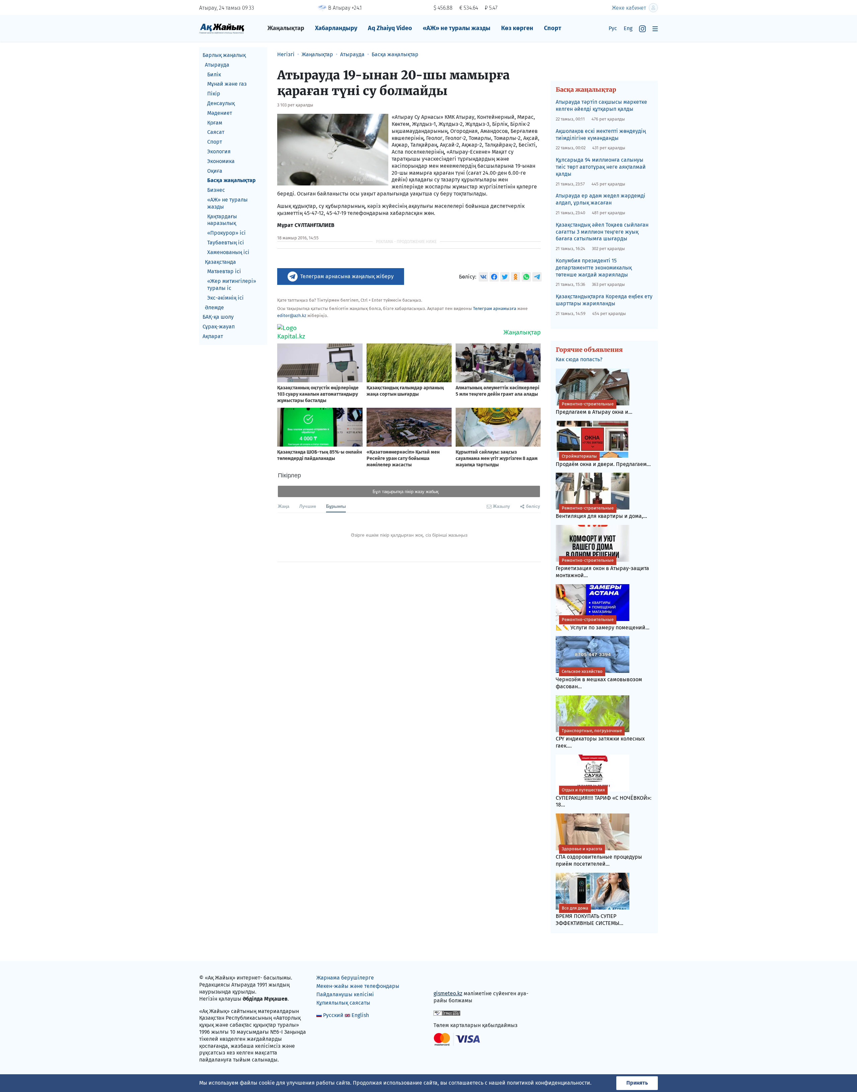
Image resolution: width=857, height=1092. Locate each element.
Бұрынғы (336, 506)
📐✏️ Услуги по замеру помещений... (602, 624)
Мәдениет (219, 113)
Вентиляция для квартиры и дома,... (601, 512)
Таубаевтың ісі (225, 242)
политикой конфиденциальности (548, 1083)
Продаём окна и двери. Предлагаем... (603, 460)
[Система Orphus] (447, 1013)
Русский (333, 1015)
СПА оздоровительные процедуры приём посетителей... (599, 856)
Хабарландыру (336, 28)
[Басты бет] (221, 28)
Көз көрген (517, 28)
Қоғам (214, 123)
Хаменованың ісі (228, 252)
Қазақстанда (220, 262)
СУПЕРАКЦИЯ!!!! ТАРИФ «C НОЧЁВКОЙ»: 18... (603, 797)
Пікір (213, 93)
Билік (214, 74)
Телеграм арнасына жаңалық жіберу (347, 276)
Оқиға (214, 171)
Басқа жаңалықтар (231, 180)
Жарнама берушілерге (345, 977)
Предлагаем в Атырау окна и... (594, 408)
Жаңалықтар (285, 28)
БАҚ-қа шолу (218, 317)
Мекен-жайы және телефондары (357, 986)
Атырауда (217, 65)
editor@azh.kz (291, 315)
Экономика (221, 161)
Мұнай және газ (227, 84)
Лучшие (307, 506)
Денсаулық (221, 103)
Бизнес (216, 190)
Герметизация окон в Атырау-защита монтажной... (602, 568)
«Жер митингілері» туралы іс (231, 284)
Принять (637, 1083)
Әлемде (214, 307)
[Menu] (655, 28)
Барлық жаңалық (224, 55)
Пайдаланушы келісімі (345, 994)
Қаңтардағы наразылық (222, 220)
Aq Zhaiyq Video (390, 28)
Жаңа (283, 506)
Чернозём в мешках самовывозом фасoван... (599, 679)
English (360, 1015)
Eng (628, 28)
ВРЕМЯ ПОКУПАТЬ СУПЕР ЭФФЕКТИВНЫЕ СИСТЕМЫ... (589, 916)
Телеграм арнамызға (494, 308)
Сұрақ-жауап (219, 326)
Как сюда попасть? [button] (579, 359)
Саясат (215, 132)
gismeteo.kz (448, 993)
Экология (219, 151)
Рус (613, 28)
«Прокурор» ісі (226, 233)
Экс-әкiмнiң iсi (225, 298)
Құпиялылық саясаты (343, 1003)
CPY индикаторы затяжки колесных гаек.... (600, 738)
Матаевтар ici (224, 271)
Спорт (552, 28)
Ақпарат (213, 336)
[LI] (448, 979)
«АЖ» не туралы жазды (456, 28)
